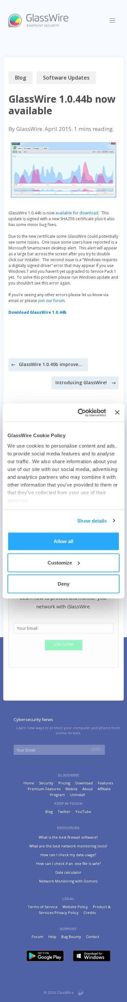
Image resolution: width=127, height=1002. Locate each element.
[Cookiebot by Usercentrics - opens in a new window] (79, 412)
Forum (37, 936)
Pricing (64, 782)
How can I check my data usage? (68, 854)
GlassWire (29, 129)
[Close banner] (117, 412)
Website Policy (75, 906)
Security (46, 782)
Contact (92, 936)
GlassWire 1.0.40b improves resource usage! (51, 364)
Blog (20, 77)
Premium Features (44, 788)
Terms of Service (43, 906)
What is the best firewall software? (68, 837)
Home (28, 782)
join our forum (51, 300)
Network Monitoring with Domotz (68, 881)
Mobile (71, 788)
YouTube (83, 811)
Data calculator (68, 872)
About (87, 788)
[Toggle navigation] (112, 20)
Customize (60, 562)
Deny (63, 584)
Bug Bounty (71, 936)
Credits (89, 912)
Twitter (64, 811)
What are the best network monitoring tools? (68, 845)
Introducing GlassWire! (81, 382)
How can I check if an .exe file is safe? (68, 863)
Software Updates (66, 77)
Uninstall (77, 794)
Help (52, 936)
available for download (76, 213)
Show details (92, 520)
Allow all (63, 541)
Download (84, 782)
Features (105, 782)
